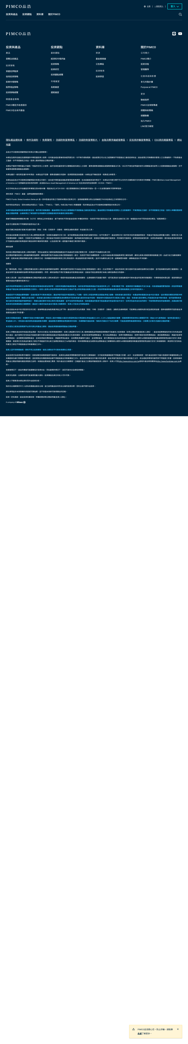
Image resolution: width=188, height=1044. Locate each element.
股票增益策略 (12, 87)
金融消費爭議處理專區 (113, 140)
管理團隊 (145, 69)
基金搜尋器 (101, 59)
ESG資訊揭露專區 (164, 140)
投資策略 (55, 64)
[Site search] (180, 16)
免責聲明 (47, 140)
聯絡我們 (145, 100)
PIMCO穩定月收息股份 (16, 105)
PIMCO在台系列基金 (15, 110)
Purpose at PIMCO (149, 87)
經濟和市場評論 (58, 59)
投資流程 (145, 64)
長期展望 (55, 87)
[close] (178, 1029)
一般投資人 (159, 6)
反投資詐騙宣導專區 (140, 140)
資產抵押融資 (12, 71)
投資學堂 (100, 76)
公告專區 (100, 64)
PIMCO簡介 (146, 59)
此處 (140, 1033)
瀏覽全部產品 (12, 59)
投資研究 (55, 69)
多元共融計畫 (147, 82)
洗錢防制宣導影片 (88, 140)
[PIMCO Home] (18, 6)
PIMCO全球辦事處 (149, 105)
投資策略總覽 (12, 92)
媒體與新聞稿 (147, 110)
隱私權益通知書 (14, 140)
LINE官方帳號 (147, 126)
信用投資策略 (12, 76)
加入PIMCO (146, 121)
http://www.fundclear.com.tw (168, 361)
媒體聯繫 (145, 115)
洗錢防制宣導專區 (65, 140)
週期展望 (55, 92)
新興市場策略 (12, 82)
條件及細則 (32, 140)
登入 (173, 6)
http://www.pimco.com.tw (129, 361)
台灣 (148, 6)
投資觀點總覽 (57, 74)
